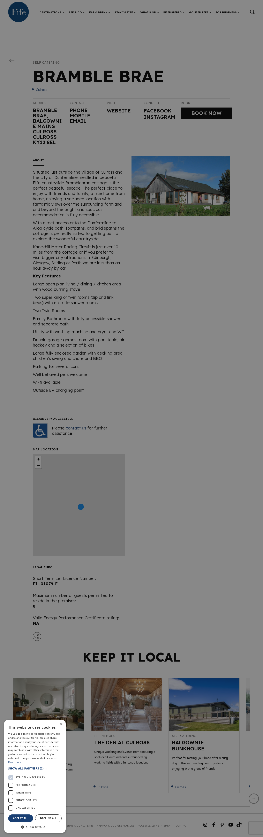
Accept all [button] (20, 818)
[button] (35, 768)
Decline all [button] (48, 818)
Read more (14, 762)
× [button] (61, 724)
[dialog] (131, 418)
